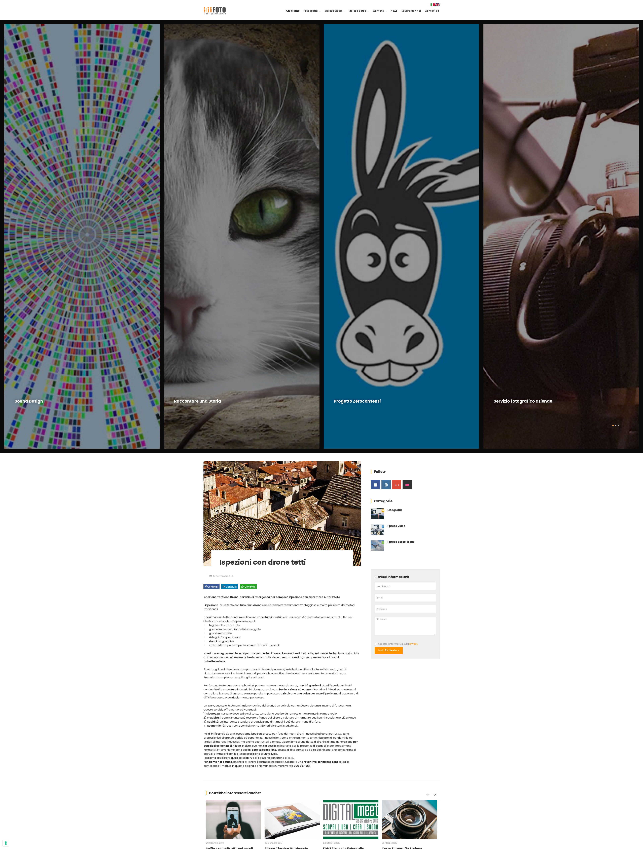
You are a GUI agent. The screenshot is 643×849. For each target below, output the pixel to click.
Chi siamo (293, 11)
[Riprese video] (377, 529)
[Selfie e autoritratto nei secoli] (233, 819)
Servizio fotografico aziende (363, 401)
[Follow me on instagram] (386, 484)
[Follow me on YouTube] (407, 484)
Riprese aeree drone (401, 542)
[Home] (214, 10)
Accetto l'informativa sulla (398, 644)
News (394, 11)
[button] (613, 425)
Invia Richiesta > (388, 650)
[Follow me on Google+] (396, 484)
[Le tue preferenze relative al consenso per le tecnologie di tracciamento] (6, 843)
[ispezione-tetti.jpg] (282, 513)
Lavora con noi (411, 11)
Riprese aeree (358, 11)
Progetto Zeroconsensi (197, 401)
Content (378, 11)
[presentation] (7, 236)
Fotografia (311, 11)
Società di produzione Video (523, 401)
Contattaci (432, 11)
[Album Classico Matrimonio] (292, 819)
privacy (413, 644)
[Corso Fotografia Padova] (409, 819)
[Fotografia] (377, 513)
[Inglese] (437, 4)
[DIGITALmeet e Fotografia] (350, 819)
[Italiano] (433, 4)
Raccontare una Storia (37, 401)
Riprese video (333, 11)
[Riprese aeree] (377, 545)
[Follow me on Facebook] (375, 484)
